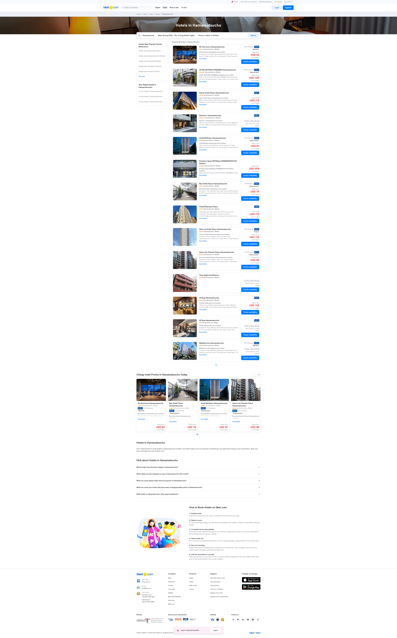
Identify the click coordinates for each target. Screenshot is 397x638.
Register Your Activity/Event (219, 597)
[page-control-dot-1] (197, 434)
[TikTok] (257, 619)
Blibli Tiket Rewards (265, 2)
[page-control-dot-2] (198, 434)
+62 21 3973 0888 (148, 602)
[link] (276, 7)
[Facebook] (233, 619)
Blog (169, 578)
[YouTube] (248, 619)
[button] (253, 375)
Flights (191, 578)
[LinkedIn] (243, 619)
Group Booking (215, 582)
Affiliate (170, 593)
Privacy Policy (214, 585)
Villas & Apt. (193, 585)
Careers (170, 585)
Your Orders (278, 2)
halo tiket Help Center (217, 578)
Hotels (191, 582)
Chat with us (146, 582)
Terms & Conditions (216, 589)
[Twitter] (238, 619)
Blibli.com (171, 604)
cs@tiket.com (146, 588)
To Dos (191, 589)
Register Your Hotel (216, 593)
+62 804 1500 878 (148, 597)
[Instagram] (253, 619)
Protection (171, 600)
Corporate (171, 589)
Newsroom (171, 582)
